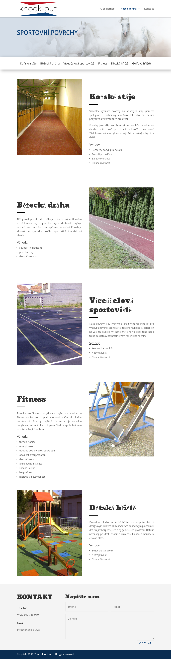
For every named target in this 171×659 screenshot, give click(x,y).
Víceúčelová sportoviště (79, 63)
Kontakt (149, 9)
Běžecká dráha (50, 63)
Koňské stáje (28, 63)
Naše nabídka (129, 9)
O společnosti (108, 9)
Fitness (102, 63)
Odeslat (145, 643)
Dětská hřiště (120, 63)
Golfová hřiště (141, 63)
